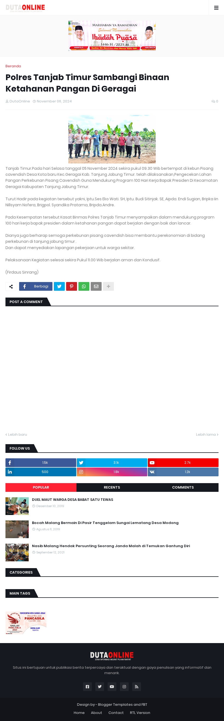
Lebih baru (17, 434)
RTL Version (140, 712)
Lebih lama (206, 434)
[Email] (96, 286)
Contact (116, 712)
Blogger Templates (115, 704)
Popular (41, 487)
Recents (112, 487)
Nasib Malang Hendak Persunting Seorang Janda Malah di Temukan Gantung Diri (111, 546)
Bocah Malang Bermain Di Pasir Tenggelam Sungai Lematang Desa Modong (105, 522)
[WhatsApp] (83, 286)
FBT (144, 704)
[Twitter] (59, 286)
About (96, 712)
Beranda (13, 66)
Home (79, 712)
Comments (183, 487)
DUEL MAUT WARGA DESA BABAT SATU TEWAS (72, 499)
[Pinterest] (71, 286)
